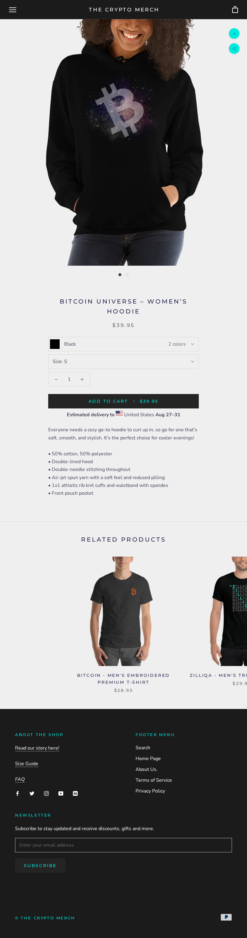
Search (143, 747)
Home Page (148, 758)
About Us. (147, 769)
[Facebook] (17, 793)
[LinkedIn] (75, 793)
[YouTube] (60, 793)
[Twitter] (32, 793)
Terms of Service (154, 780)
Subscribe (40, 865)
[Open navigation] (12, 9)
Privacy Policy (150, 791)
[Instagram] (46, 793)
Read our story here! (37, 748)
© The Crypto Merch (45, 917)
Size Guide (26, 763)
